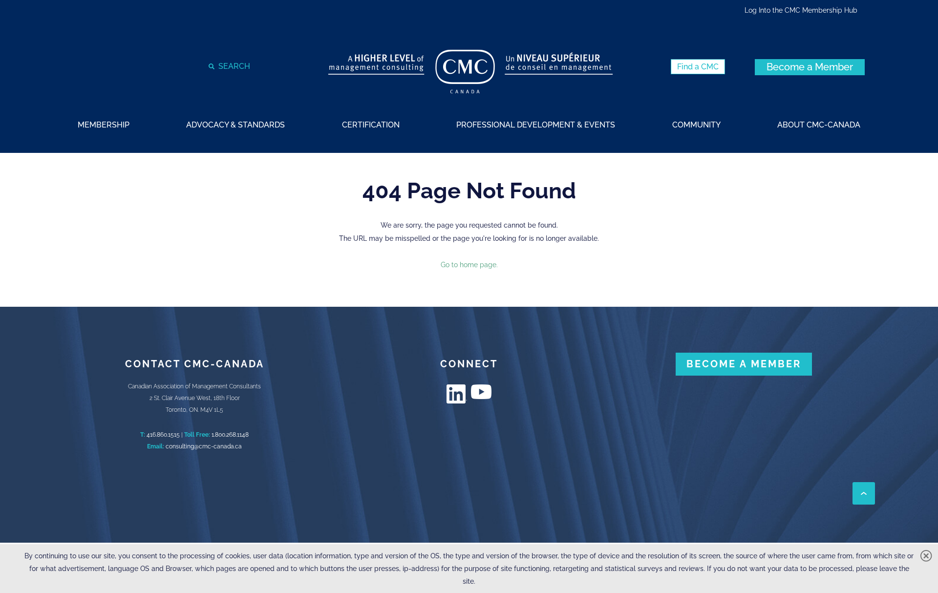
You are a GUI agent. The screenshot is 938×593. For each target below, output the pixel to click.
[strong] (103, 124)
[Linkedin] (457, 393)
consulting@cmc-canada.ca (204, 446)
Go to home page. (469, 265)
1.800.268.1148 (230, 434)
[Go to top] (864, 493)
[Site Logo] (470, 71)
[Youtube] (481, 391)
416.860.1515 (163, 434)
